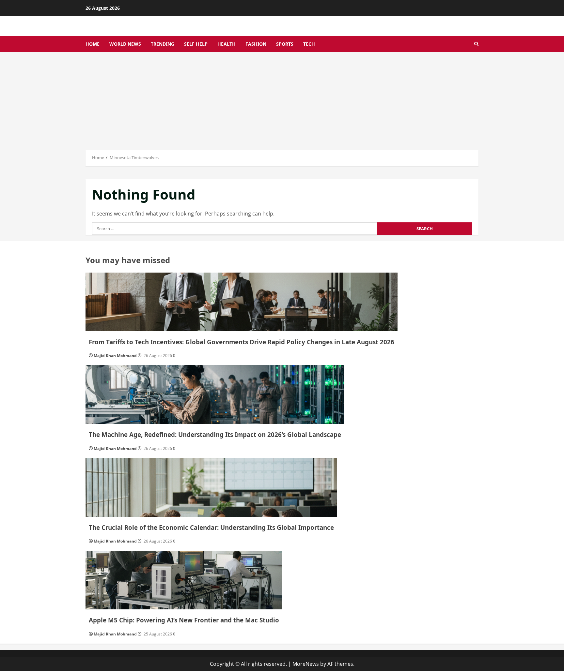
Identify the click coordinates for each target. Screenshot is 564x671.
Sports (284, 44)
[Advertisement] (282, 100)
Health (226, 44)
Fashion (255, 44)
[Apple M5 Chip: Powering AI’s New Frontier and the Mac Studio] (184, 580)
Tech (309, 44)
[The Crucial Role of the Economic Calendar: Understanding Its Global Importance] (211, 487)
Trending (162, 44)
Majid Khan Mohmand (115, 355)
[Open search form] (476, 43)
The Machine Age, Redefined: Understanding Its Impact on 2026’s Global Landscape (215, 434)
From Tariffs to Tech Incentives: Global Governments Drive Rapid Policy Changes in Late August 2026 (241, 342)
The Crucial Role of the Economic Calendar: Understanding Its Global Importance (211, 527)
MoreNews (305, 663)
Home (93, 44)
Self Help (196, 44)
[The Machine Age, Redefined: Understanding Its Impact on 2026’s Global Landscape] (215, 394)
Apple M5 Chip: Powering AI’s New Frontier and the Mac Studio (184, 620)
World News (125, 44)
